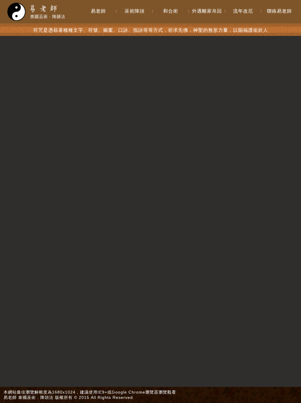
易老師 (98, 11)
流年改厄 (243, 11)
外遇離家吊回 (207, 11)
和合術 (170, 11)
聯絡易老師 (279, 11)
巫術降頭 (135, 11)
